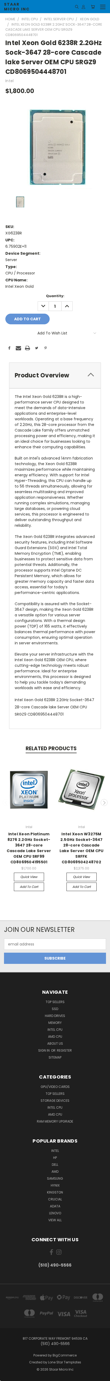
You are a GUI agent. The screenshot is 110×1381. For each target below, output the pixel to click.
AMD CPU (55, 1036)
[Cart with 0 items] (93, 6)
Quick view (28, 877)
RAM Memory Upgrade (55, 1121)
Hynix (55, 1185)
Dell (55, 1164)
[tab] (55, 375)
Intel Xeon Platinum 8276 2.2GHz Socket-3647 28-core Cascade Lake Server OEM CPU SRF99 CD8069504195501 (29, 848)
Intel (55, 1150)
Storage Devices (55, 1100)
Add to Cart (29, 886)
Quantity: (55, 295)
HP (55, 1157)
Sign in (44, 1050)
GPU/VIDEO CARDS (55, 1086)
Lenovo (55, 1213)
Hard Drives (55, 1015)
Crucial (55, 1199)
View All (55, 1220)
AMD (55, 1171)
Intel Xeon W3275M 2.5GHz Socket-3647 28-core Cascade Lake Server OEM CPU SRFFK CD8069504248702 (82, 848)
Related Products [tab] (51, 748)
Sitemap (55, 1057)
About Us (55, 1043)
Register (64, 1050)
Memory (55, 1022)
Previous (6, 802)
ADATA (55, 1206)
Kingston (55, 1192)
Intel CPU (55, 1029)
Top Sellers (55, 1002)
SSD (55, 1009)
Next (104, 802)
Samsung (55, 1178)
